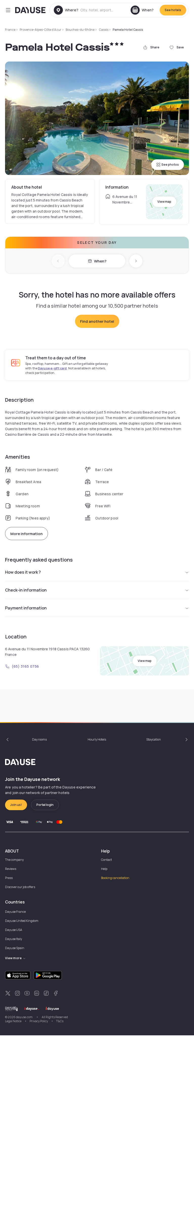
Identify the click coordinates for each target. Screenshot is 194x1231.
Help (104, 869)
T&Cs (59, 1021)
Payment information (26, 608)
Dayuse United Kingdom (21, 921)
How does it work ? (23, 572)
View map (164, 201)
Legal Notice (13, 1021)
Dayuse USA (13, 930)
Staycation (153, 739)
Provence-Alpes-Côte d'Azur (40, 29)
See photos (170, 164)
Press (9, 878)
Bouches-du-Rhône (80, 29)
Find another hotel (97, 321)
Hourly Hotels (97, 739)
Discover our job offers (20, 887)
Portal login (45, 805)
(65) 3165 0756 (25, 666)
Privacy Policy (39, 1021)
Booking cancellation (115, 878)
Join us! (16, 805)
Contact (106, 860)
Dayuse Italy (13, 939)
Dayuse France (15, 912)
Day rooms (39, 739)
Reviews (10, 869)
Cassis (103, 29)
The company (14, 860)
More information (26, 533)
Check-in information (26, 590)
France (10, 29)
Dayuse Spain (14, 948)
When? (100, 261)
